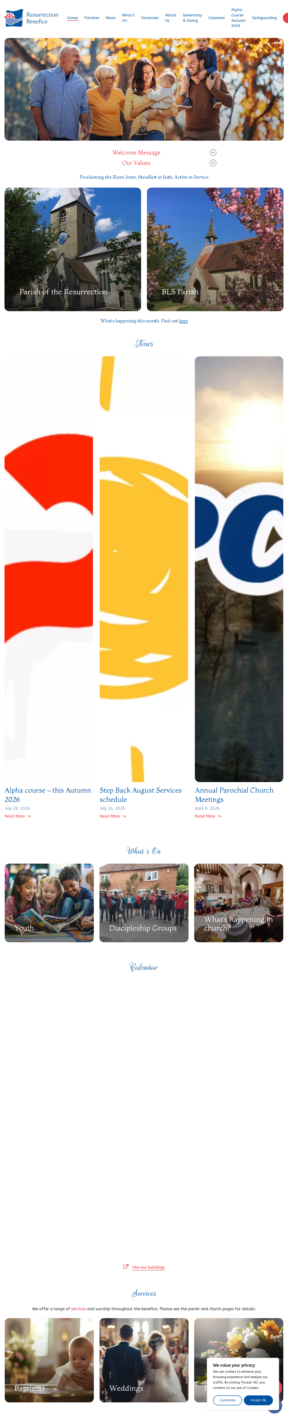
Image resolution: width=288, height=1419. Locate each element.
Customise (228, 1400)
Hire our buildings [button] (148, 1267)
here (183, 321)
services (78, 1308)
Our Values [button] (136, 162)
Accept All (258, 1400)
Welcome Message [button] (136, 152)
